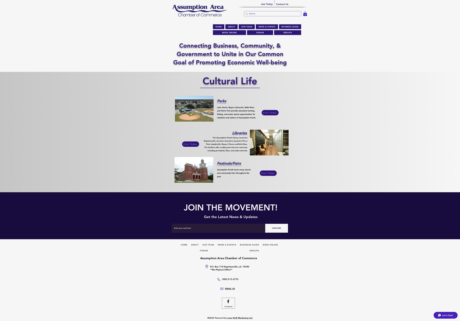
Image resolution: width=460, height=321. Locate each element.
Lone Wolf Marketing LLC (240, 318)
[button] (305, 13)
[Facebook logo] (228, 301)
